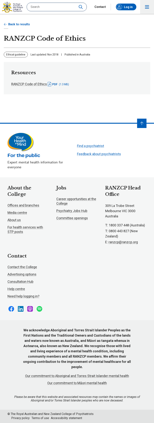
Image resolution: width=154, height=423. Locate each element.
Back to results (19, 24)
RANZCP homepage (12, 7)
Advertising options (22, 274)
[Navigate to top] (141, 123)
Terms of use (40, 418)
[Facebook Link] (11, 309)
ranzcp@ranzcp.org (123, 242)
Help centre (16, 289)
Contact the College (22, 267)
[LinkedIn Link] (20, 309)
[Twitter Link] (30, 309)
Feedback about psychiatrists (99, 154)
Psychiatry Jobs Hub (71, 211)
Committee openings (72, 218)
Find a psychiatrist (90, 146)
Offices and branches (23, 205)
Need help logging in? (23, 296)
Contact (100, 7)
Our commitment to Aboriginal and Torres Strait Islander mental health (77, 376)
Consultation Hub (20, 282)
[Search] (81, 7)
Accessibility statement (66, 418)
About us (14, 220)
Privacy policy (20, 418)
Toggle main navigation (147, 7)
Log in (128, 7)
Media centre (17, 213)
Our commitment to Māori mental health (77, 383)
